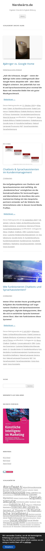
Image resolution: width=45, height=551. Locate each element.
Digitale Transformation (21, 498)
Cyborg (24, 490)
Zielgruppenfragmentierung (30, 526)
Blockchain (16, 489)
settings (27, 542)
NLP (21, 126)
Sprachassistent (9, 361)
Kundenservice (25, 241)
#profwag (11, 486)
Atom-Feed (7, 463)
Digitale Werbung (27, 111)
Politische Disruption (29, 518)
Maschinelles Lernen (18, 516)
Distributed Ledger (22, 502)
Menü (22, 16)
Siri (34, 358)
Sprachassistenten (31, 126)
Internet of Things (33, 226)
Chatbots (18, 232)
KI (15, 123)
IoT (25, 510)
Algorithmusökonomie (32, 487)
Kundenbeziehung (32, 238)
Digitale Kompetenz (22, 120)
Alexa (39, 117)
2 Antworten (7, 178)
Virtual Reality (12, 524)
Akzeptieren (9, 547)
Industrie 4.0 (31, 337)
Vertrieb (38, 244)
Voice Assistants (14, 364)
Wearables (17, 526)
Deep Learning (32, 492)
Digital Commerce (9, 226)
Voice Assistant (8, 246)
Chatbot (11, 232)
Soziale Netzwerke (32, 523)
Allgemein (35, 331)
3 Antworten (7, 296)
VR (12, 526)
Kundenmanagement (11, 241)
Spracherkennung (10, 129)
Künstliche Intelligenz (24, 123)
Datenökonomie (14, 492)
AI (35, 340)
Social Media (18, 520)
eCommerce (21, 226)
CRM (24, 232)
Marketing (15, 244)
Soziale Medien (19, 522)
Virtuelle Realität (25, 524)
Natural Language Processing (18, 358)
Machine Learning (35, 514)
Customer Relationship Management (21, 235)
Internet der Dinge (23, 507)
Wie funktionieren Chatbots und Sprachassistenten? (22, 288)
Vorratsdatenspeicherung (30, 114)
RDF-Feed (6, 460)
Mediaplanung (31, 516)
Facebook (33, 502)
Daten (36, 490)
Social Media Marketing (12, 229)
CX (37, 235)
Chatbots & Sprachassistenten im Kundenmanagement (21, 171)
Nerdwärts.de (22, 5)
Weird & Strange (9, 117)
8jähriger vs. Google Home (18, 63)
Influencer (29, 505)
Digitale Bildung (14, 111)
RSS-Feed (6, 457)
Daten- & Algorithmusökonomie (19, 108)
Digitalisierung (36, 120)
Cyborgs (12, 223)
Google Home (8, 123)
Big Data (6, 490)
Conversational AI (24, 343)
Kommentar (15, 114)
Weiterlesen (9, 99)
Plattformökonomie (15, 518)
